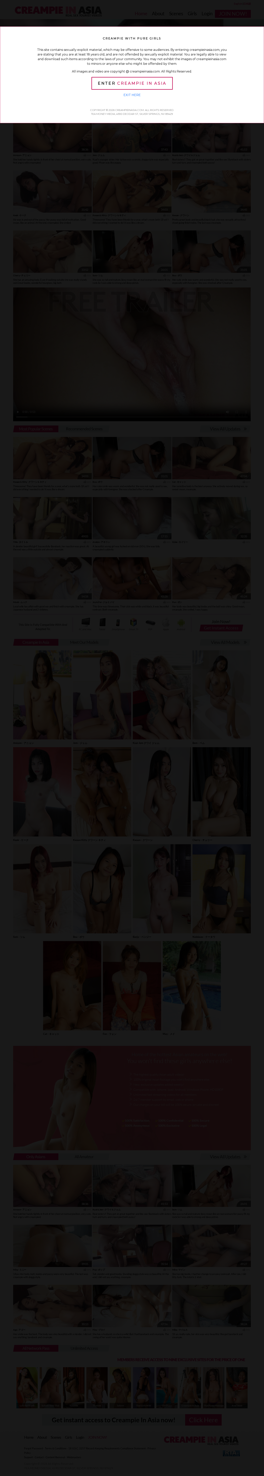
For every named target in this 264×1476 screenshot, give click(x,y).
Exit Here (132, 95)
